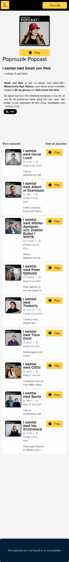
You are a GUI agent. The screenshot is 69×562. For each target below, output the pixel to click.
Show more (14, 106)
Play (37, 52)
